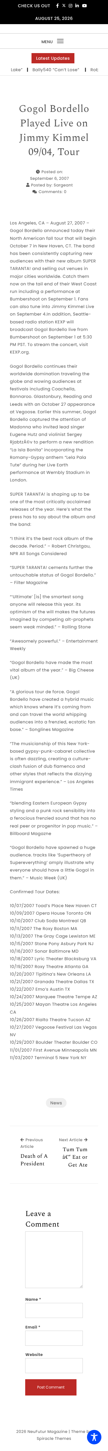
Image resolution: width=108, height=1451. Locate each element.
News (56, 1103)
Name (33, 1299)
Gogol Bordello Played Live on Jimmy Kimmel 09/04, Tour (54, 130)
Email (32, 1327)
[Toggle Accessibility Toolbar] (94, 1437)
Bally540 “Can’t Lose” (53, 70)
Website (34, 1354)
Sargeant (63, 185)
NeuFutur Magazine (48, 1431)
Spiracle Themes (54, 1438)
